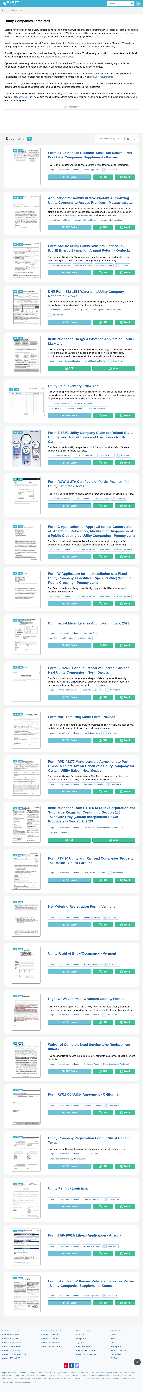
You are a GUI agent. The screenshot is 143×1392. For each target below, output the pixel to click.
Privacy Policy (117, 1346)
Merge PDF (81, 1338)
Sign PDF (80, 1342)
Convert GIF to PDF (11, 1346)
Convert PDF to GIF (50, 1342)
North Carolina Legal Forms (85, 456)
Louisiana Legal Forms (92, 1199)
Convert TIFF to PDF (11, 1350)
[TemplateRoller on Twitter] (77, 1365)
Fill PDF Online (70, 177)
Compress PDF (83, 1346)
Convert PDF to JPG (50, 1335)
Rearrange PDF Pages (86, 1350)
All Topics (115, 1358)
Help (113, 1338)
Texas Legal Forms (82, 499)
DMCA (114, 1342)
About (113, 1335)
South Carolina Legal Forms (94, 873)
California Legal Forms (92, 1105)
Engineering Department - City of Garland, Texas (68, 1159)
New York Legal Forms (97, 408)
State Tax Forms (107, 456)
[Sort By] (134, 138)
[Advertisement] (71, 117)
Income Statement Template (69, 361)
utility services (20, 97)
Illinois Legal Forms (91, 1064)
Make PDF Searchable (86, 1354)
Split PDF (80, 1335)
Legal (52, 170)
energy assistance (84, 43)
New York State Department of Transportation (67, 408)
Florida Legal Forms (91, 1015)
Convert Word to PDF (11, 1335)
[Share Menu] (137, 1362)
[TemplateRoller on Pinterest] (66, 1365)
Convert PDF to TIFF (50, 1346)
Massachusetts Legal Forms (85, 220)
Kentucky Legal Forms (83, 265)
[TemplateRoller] (9, 3)
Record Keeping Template (85, 403)
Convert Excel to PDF (11, 1338)
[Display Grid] (128, 138)
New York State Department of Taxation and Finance (103, 828)
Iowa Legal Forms (81, 310)
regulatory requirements (101, 77)
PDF (105, 177)
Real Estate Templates (92, 965)
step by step (30, 46)
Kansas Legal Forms (91, 170)
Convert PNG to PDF (11, 1342)
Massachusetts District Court (111, 220)
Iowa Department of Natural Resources (107, 310)
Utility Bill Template (101, 499)
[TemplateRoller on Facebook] (71, 1365)
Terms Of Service (118, 1350)
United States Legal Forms (69, 170)
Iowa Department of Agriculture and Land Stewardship (70, 638)
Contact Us (116, 1354)
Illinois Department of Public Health (116, 1064)
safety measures (53, 57)
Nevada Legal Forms (92, 733)
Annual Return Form (104, 265)
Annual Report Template (68, 690)
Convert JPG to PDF (11, 1358)
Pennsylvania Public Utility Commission (115, 550)
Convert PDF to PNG (50, 1338)
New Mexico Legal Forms (93, 784)
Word (127, 177)
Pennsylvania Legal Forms (60, 550)
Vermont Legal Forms (92, 918)
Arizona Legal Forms (92, 1246)
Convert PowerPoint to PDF (14, 1354)
